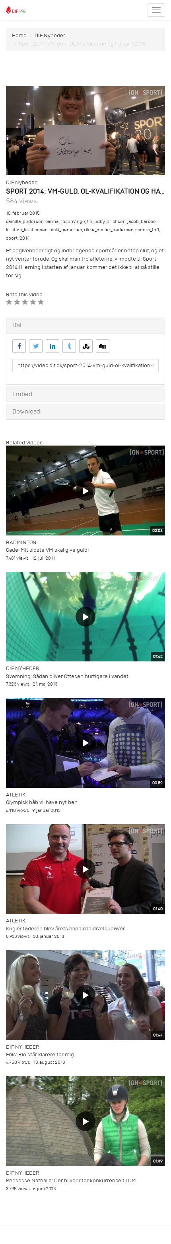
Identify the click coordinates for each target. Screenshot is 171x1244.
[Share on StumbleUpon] (86, 346)
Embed (22, 394)
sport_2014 (17, 238)
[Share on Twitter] (36, 346)
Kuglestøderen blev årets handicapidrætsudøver (65, 928)
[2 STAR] (17, 302)
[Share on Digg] (102, 346)
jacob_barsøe (141, 221)
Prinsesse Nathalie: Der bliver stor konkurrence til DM (71, 1180)
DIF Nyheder (50, 35)
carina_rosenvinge (65, 221)
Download (26, 411)
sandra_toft (147, 230)
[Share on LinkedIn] (52, 346)
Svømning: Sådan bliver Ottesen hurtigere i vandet (67, 676)
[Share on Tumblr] (69, 346)
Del (16, 325)
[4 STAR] (33, 302)
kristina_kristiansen (27, 230)
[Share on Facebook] (19, 346)
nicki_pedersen (65, 230)
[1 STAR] (9, 302)
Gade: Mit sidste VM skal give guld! (47, 550)
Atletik (15, 794)
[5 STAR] (41, 302)
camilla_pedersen (25, 221)
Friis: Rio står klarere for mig (40, 1054)
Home (19, 35)
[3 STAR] (25, 302)
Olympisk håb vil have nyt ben (42, 802)
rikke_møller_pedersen (109, 230)
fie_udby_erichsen (106, 221)
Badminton (21, 542)
